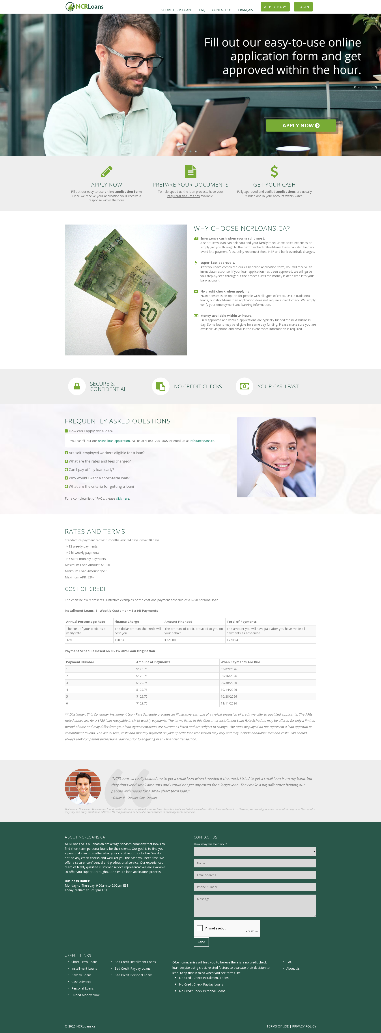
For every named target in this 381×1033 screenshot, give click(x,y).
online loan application (114, 441)
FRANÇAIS (245, 10)
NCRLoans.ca (85, 1026)
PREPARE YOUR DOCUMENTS (191, 184)
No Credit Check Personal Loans (202, 991)
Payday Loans (81, 975)
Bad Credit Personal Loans (133, 975)
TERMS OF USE (278, 1026)
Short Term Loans (84, 962)
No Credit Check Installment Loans (204, 978)
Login (303, 7)
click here (122, 498)
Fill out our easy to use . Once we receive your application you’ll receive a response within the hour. (106, 195)
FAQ (202, 10)
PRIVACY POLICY (304, 1026)
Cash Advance (81, 982)
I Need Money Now (85, 995)
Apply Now (275, 7)
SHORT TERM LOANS (176, 10)
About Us (293, 968)
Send (201, 942)
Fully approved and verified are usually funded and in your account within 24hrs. (274, 193)
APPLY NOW (106, 184)
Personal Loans (82, 988)
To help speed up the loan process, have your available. (190, 193)
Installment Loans (84, 968)
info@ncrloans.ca (202, 441)
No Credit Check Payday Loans (201, 984)
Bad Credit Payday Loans (132, 968)
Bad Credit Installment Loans (135, 962)
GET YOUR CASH (274, 184)
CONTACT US (222, 10)
